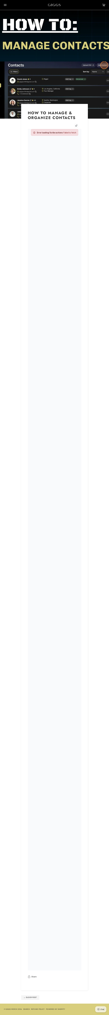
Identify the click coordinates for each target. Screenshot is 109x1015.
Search (26, 1009)
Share (34, 977)
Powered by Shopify (55, 1009)
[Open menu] (8, 5)
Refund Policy (38, 1009)
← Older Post (30, 997)
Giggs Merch (11, 1009)
